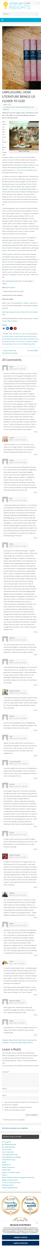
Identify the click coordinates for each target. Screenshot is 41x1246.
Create (8, 303)
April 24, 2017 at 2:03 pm (17, 738)
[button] (37, 1223)
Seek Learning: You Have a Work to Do (16, 312)
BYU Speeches (11, 287)
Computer (23, 333)
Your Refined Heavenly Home (27, 189)
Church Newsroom (8, 1152)
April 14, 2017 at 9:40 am (17, 440)
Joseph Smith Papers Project (11, 1172)
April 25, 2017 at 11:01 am (18, 764)
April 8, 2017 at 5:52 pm (17, 369)
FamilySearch (6, 1165)
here (3, 1063)
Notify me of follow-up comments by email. (18, 1107)
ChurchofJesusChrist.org (9, 1154)
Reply (36, 432)
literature (26, 339)
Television (21, 341)
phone (8, 341)
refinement (12, 341)
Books (11, 333)
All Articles (7, 107)
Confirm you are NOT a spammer (14, 1120)
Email (4, 1095)
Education (21, 336)
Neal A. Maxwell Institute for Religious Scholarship (18, 1177)
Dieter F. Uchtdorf (23, 303)
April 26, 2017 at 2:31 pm (17, 895)
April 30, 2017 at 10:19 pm (18, 925)
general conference (23, 167)
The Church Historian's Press (11, 1182)
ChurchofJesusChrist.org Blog (11, 1157)
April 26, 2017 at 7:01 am (17, 834)
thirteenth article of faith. (12, 245)
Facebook (26, 336)
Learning (21, 339)
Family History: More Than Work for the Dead (9, 352)
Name (4, 1088)
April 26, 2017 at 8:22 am (17, 857)
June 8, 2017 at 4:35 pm (17, 1003)
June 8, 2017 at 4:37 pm (17, 1023)
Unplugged (29, 341)
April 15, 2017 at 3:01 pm (17, 462)
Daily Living (15, 107)
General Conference (8, 1167)
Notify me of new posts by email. (14, 1110)
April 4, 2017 (7, 104)
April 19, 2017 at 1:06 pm (17, 640)
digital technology (33, 333)
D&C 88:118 (5, 262)
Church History (6, 1149)
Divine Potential (25, 107)
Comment (6, 1072)
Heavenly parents (14, 339)
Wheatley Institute (8, 1185)
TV (25, 341)
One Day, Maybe (33, 350)
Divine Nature (5, 336)
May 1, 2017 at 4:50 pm (16, 963)
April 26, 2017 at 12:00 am (18, 786)
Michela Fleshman (32, 339)
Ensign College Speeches (10, 1187)
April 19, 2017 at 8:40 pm (17, 693)
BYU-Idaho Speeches (8, 1147)
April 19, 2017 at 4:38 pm (17, 663)
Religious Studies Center (10, 1180)
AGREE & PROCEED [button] (21, 1243)
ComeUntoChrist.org (8, 1160)
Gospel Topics (6, 1170)
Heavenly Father (16, 259)
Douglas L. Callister (7, 189)
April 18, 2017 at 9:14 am (17, 500)
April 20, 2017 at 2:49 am (17, 718)
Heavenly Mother (6, 339)
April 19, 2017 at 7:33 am (17, 546)
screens (17, 341)
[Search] (36, 14)
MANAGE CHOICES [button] (20, 1237)
